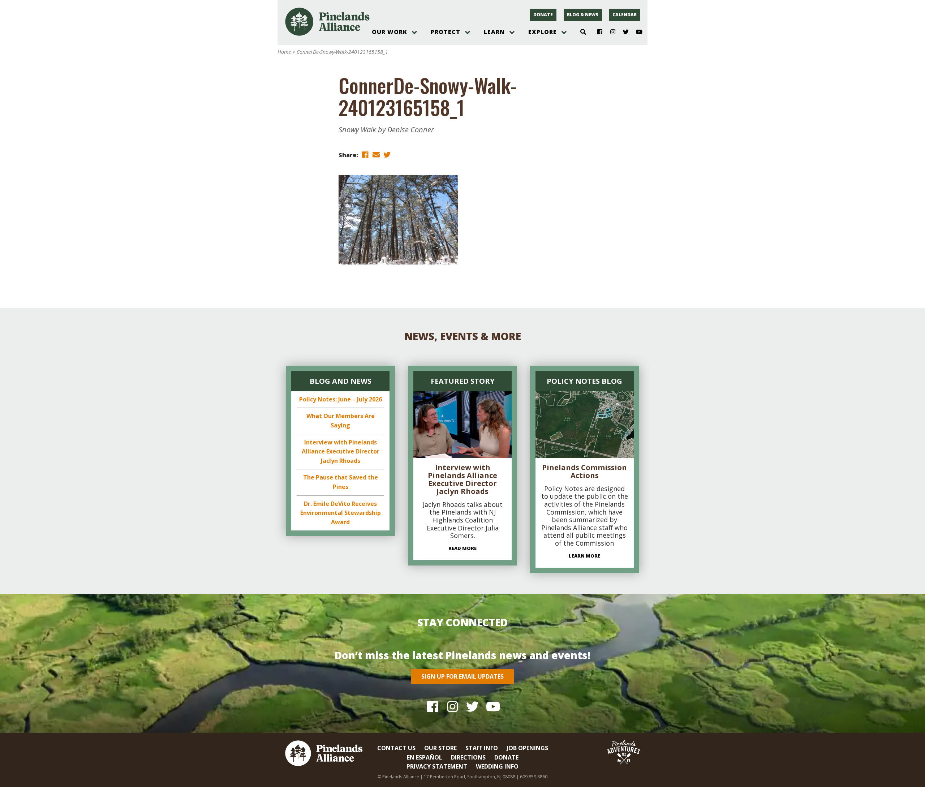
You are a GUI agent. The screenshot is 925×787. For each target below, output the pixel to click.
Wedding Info (497, 766)
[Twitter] (623, 32)
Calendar (624, 15)
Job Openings (527, 748)
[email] (376, 154)
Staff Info (481, 748)
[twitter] (387, 154)
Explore (542, 32)
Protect (445, 32)
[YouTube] (636, 32)
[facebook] (365, 154)
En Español (424, 757)
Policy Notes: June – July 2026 (340, 399)
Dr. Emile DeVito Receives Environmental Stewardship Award (340, 513)
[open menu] (414, 32)
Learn (494, 32)
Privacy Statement (436, 766)
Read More (462, 548)
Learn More (584, 555)
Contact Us (396, 748)
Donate (543, 15)
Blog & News (582, 15)
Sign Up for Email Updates (462, 676)
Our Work (389, 32)
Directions (468, 757)
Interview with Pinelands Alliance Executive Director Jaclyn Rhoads (340, 451)
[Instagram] (610, 32)
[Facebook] (597, 32)
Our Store (440, 748)
